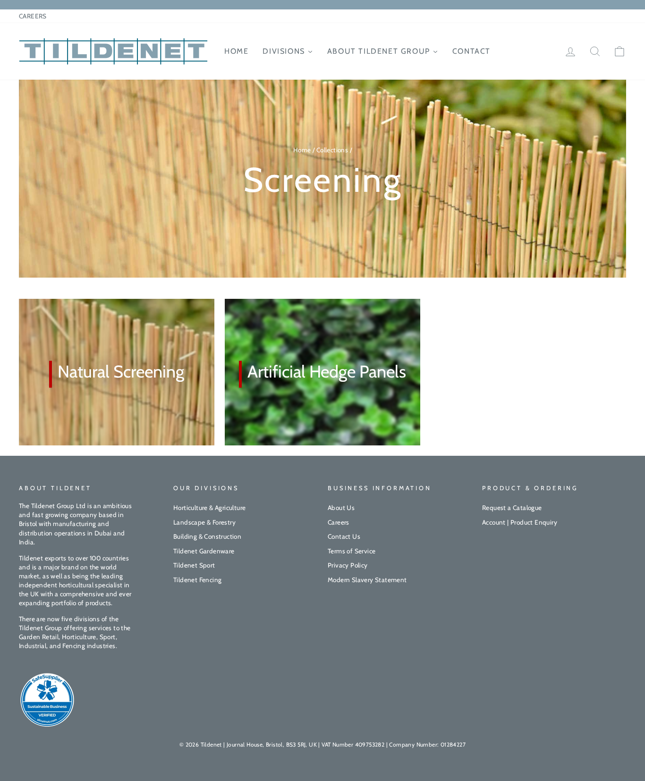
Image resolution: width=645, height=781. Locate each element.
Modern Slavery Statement (367, 580)
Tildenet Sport (194, 565)
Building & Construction (207, 536)
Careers (338, 522)
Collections (332, 150)
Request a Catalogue (512, 507)
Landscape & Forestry (204, 522)
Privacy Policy (348, 565)
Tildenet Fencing (197, 580)
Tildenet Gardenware (204, 551)
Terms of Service (351, 551)
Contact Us (344, 536)
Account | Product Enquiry (519, 522)
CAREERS (33, 16)
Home (302, 150)
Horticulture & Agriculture (209, 507)
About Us (341, 507)
